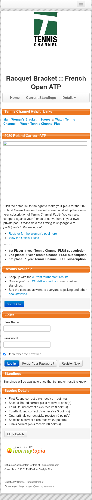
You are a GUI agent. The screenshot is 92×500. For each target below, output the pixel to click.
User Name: (11, 322)
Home (15, 97)
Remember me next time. (25, 354)
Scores (45, 119)
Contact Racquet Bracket (30, 481)
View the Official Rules (24, 238)
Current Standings (41, 97)
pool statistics (18, 294)
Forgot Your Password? (38, 363)
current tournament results (50, 277)
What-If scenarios (44, 281)
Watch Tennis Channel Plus (40, 123)
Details (68, 97)
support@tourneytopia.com (39, 486)
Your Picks (14, 304)
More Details (15, 434)
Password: (11, 338)
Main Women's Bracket (20, 119)
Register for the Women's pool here (33, 233)
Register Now (71, 363)
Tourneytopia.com (49, 464)
